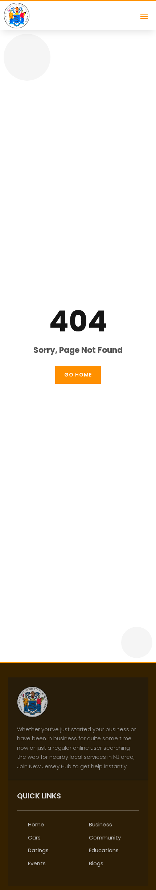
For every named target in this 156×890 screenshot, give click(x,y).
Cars (34, 837)
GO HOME (78, 374)
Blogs (96, 863)
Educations (104, 850)
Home (36, 824)
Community (105, 837)
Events (37, 863)
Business (100, 824)
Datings (38, 850)
